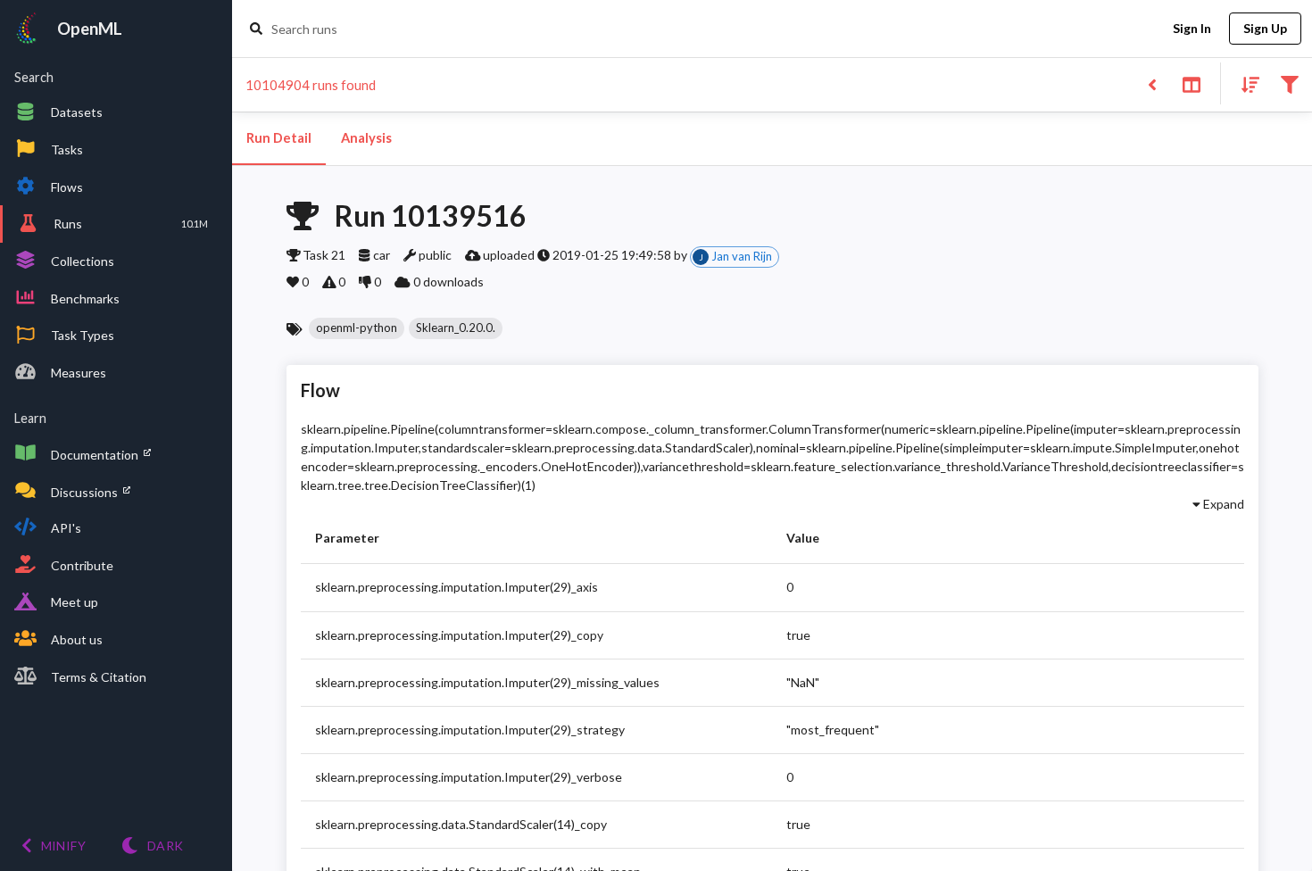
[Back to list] (1152, 83)
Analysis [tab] (366, 137)
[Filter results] (1289, 83)
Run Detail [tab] (278, 137)
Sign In (1192, 28)
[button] (356, 328)
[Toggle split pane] (1191, 83)
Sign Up (1265, 28)
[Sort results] (1245, 83)
